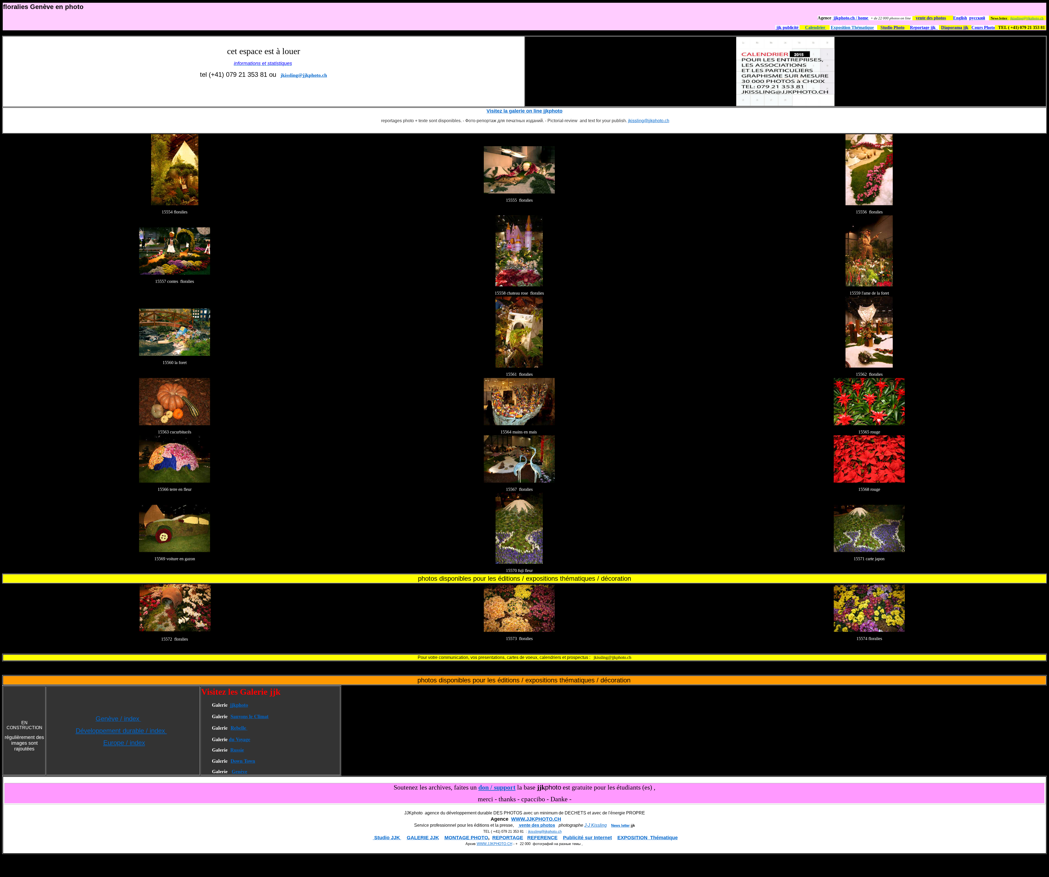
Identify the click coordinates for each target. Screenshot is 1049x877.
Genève (239, 771)
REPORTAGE (507, 837)
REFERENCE (542, 837)
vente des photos (536, 825)
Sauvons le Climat (250, 716)
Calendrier (815, 27)
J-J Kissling (595, 825)
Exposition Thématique (852, 27)
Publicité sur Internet (587, 837)
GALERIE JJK (423, 837)
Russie (237, 750)
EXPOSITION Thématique (647, 837)
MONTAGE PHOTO (466, 837)
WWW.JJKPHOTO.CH (536, 819)
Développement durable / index (121, 730)
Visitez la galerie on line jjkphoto (524, 111)
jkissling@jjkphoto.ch (1027, 18)
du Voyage (239, 739)
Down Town (243, 760)
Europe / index (124, 742)
